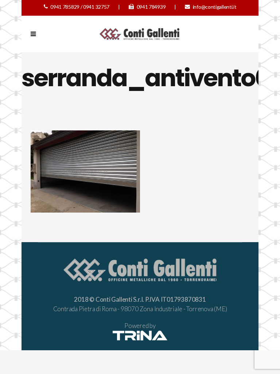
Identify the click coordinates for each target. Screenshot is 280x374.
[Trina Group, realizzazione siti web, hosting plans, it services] (140, 338)
